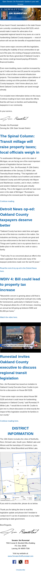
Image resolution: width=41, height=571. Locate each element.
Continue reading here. (9, 421)
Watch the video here (8, 317)
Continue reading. (7, 201)
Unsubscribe (20, 570)
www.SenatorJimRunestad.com (20, 556)
